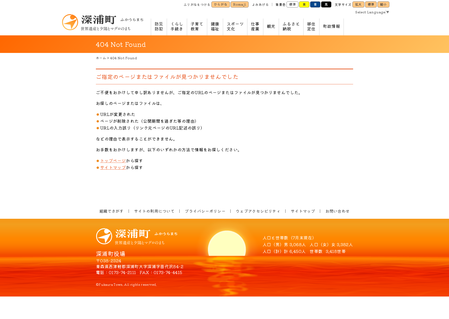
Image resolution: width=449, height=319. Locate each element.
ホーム (101, 58)
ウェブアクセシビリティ (258, 211)
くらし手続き (176, 26)
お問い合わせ (337, 211)
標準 (292, 4)
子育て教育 (197, 26)
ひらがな (220, 4)
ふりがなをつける (197, 4)
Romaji (239, 4)
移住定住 (311, 26)
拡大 (358, 4)
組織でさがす (111, 211)
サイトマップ (113, 167)
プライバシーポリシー (205, 211)
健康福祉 (215, 26)
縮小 (383, 4)
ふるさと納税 (291, 26)
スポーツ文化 (235, 26)
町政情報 (331, 26)
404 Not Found (123, 58)
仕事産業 (255, 26)
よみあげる (260, 4)
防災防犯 (159, 26)
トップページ (113, 160)
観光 (271, 26)
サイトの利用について (154, 211)
